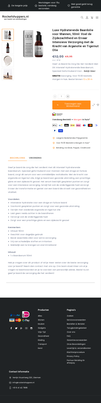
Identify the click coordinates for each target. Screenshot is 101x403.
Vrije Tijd (42, 332)
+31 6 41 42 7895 (20, 387)
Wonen (41, 320)
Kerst (40, 348)
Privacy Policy (73, 356)
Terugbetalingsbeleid (76, 328)
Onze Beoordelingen (76, 344)
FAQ (69, 336)
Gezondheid (43, 336)
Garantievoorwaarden (77, 340)
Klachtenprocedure (76, 352)
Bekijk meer (90, 71)
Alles (40, 316)
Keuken (41, 324)
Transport (42, 344)
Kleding (41, 340)
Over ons (71, 332)
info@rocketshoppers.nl (23, 382)
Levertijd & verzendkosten (79, 348)
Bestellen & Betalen (76, 324)
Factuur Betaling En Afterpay (76, 361)
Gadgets (42, 328)
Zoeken (70, 316)
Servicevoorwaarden (76, 320)
